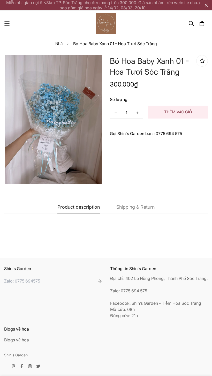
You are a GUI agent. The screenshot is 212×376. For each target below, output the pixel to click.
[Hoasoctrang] (106, 23)
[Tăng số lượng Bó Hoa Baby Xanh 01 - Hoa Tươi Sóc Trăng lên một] (137, 113)
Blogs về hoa (16, 339)
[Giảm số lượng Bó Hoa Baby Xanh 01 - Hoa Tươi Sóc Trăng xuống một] (115, 113)
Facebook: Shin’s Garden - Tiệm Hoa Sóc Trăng (155, 303)
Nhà (59, 43)
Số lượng (118, 99)
